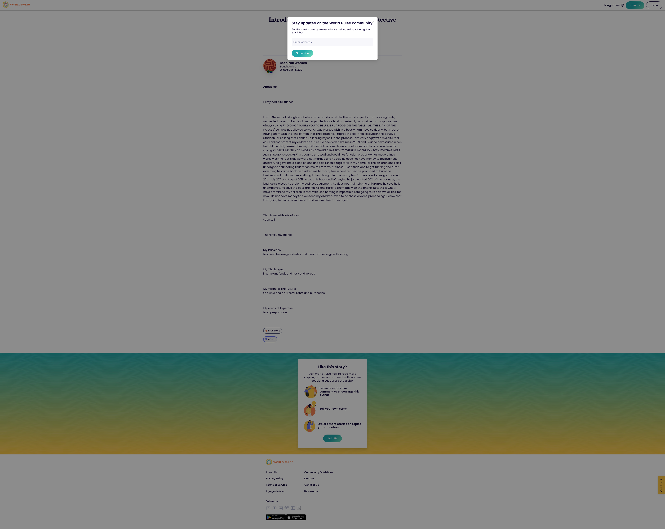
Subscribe (302, 53)
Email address (302, 42)
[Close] (372, 22)
